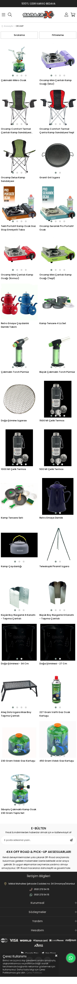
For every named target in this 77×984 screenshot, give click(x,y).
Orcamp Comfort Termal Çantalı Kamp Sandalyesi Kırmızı (16, 130)
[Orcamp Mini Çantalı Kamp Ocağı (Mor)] (57, 59)
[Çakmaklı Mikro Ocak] (19, 59)
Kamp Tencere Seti (12, 517)
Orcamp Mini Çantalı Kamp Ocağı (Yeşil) (55, 276)
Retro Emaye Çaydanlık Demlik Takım (15, 325)
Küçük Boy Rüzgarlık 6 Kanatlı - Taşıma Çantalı (18, 616)
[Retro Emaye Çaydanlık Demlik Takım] (19, 302)
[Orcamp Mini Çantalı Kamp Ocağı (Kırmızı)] (19, 253)
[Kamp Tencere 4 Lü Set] (57, 302)
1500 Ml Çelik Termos (51, 420)
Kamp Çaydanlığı (11, 566)
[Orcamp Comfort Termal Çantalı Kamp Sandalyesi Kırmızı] (19, 107)
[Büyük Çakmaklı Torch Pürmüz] (57, 350)
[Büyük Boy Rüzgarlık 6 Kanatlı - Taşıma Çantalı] (57, 593)
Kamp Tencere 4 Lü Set (52, 323)
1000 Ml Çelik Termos (13, 469)
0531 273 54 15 (41, 889)
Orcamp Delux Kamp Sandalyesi (13, 179)
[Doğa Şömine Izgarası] (19, 399)
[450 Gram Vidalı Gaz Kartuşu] (57, 739)
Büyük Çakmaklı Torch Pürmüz (57, 372)
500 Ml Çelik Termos (51, 469)
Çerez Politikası (34, 972)
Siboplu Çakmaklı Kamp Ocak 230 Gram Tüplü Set (18, 811)
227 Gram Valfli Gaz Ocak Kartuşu (54, 713)
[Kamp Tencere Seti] (19, 496)
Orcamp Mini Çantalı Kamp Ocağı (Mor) (55, 82)
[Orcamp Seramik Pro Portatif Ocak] (57, 204)
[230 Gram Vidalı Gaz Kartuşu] (19, 739)
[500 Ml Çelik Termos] (57, 447)
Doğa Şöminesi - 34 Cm (15, 663)
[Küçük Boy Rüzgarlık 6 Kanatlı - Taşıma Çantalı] (19, 593)
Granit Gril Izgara (49, 177)
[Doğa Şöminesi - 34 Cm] (19, 642)
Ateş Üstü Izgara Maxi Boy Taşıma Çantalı (16, 713)
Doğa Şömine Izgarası (14, 420)
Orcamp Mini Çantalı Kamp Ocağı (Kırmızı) (17, 276)
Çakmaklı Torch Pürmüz (15, 372)
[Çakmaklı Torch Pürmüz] (19, 350)
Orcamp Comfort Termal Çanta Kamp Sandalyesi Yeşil (56, 130)
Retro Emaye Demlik (51, 517)
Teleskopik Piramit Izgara (54, 566)
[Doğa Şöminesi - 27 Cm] (57, 642)
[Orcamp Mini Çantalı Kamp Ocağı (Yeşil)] (57, 253)
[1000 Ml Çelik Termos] (19, 447)
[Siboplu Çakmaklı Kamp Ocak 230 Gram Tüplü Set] (19, 788)
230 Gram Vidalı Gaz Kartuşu (18, 760)
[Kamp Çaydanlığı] (19, 545)
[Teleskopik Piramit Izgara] (57, 545)
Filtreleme (58, 35)
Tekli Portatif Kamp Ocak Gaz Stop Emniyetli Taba (18, 227)
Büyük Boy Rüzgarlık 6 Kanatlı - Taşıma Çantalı (56, 616)
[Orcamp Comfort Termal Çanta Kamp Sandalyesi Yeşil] (57, 107)
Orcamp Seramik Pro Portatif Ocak (56, 227)
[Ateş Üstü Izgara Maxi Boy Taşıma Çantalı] (19, 690)
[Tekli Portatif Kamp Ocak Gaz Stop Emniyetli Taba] (19, 204)
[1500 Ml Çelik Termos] (57, 399)
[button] (13, 75)
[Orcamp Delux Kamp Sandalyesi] (19, 156)
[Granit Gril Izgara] (57, 156)
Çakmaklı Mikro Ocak (13, 80)
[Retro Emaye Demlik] (57, 496)
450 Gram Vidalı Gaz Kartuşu (56, 760)
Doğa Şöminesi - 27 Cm (53, 663)
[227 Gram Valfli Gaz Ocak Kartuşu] (57, 690)
